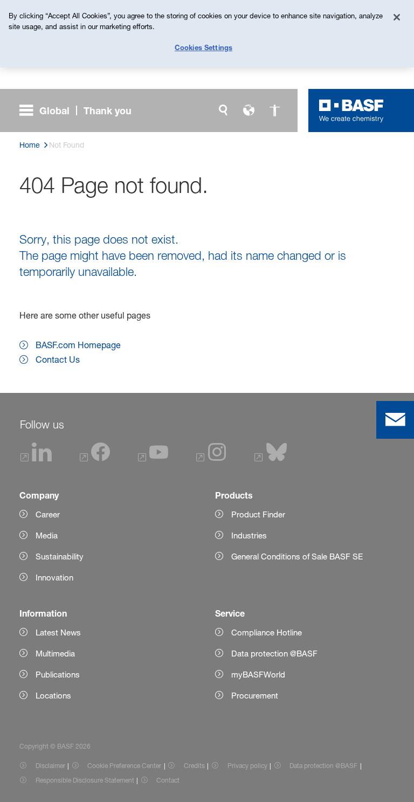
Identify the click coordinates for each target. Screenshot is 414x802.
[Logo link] (351, 110)
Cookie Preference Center (124, 766)
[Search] (223, 110)
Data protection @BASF (323, 766)
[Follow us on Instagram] (211, 458)
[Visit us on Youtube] (153, 458)
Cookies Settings (203, 47)
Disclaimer (50, 766)
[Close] (397, 17)
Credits (194, 766)
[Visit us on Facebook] (95, 458)
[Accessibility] (274, 110)
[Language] (249, 110)
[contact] (395, 420)
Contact (168, 780)
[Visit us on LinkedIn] (36, 458)
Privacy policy (247, 766)
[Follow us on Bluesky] (271, 458)
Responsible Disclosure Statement (85, 780)
